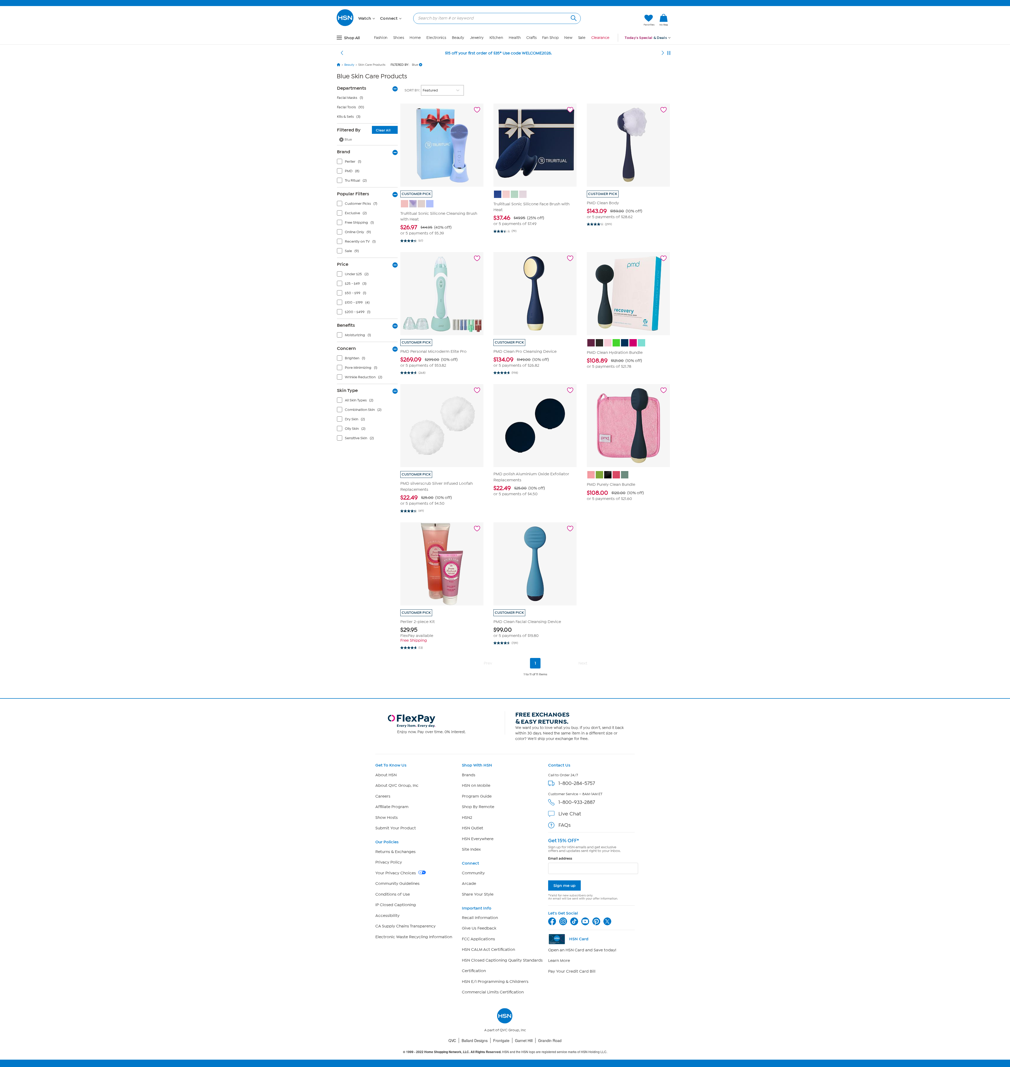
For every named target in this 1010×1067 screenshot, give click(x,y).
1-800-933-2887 (576, 802)
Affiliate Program (391, 806)
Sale (582, 37)
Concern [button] (346, 348)
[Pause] (669, 53)
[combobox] (495, 18)
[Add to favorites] (477, 110)
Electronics (436, 37)
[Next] (663, 53)
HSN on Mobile (476, 785)
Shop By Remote (478, 806)
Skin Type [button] (347, 390)
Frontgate (501, 1040)
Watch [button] (365, 18)
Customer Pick (416, 194)
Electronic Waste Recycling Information (413, 937)
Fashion (380, 37)
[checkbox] (368, 162)
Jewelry (477, 37)
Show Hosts (386, 817)
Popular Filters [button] (353, 194)
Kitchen (496, 37)
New (568, 37)
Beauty (458, 37)
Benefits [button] (346, 325)
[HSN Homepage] (338, 64)
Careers (382, 796)
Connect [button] (389, 18)
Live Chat (569, 814)
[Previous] (342, 53)
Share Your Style (477, 894)
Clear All (383, 130)
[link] (663, 20)
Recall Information (480, 917)
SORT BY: (413, 90)
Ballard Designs (475, 1040)
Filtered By (364, 130)
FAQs (564, 825)
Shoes (398, 37)
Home (415, 37)
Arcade (469, 883)
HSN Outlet (472, 828)
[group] (441, 230)
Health (515, 37)
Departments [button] (351, 88)
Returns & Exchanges (395, 851)
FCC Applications (478, 939)
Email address (560, 858)
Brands (468, 775)
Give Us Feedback (479, 928)
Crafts (531, 37)
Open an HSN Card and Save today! (582, 950)
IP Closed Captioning (395, 904)
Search (573, 17)
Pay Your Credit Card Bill (571, 971)
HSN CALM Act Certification (488, 949)
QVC (452, 1040)
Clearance (600, 37)
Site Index (471, 849)
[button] (615, 20)
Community (473, 873)
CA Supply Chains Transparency (405, 926)
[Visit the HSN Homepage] (345, 25)
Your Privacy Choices (396, 873)
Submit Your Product (395, 828)
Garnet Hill (524, 1040)
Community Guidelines (397, 883)
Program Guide (477, 796)
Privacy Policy (388, 862)
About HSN (386, 775)
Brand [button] (343, 152)
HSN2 (467, 817)
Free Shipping (413, 640)
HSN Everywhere (477, 838)
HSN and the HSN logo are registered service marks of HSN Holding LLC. (505, 1052)
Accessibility (387, 915)
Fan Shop (550, 37)
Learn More (559, 960)
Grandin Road (550, 1040)
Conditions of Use (392, 894)
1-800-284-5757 (576, 783)
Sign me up (564, 885)
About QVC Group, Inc (396, 785)
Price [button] (342, 264)
